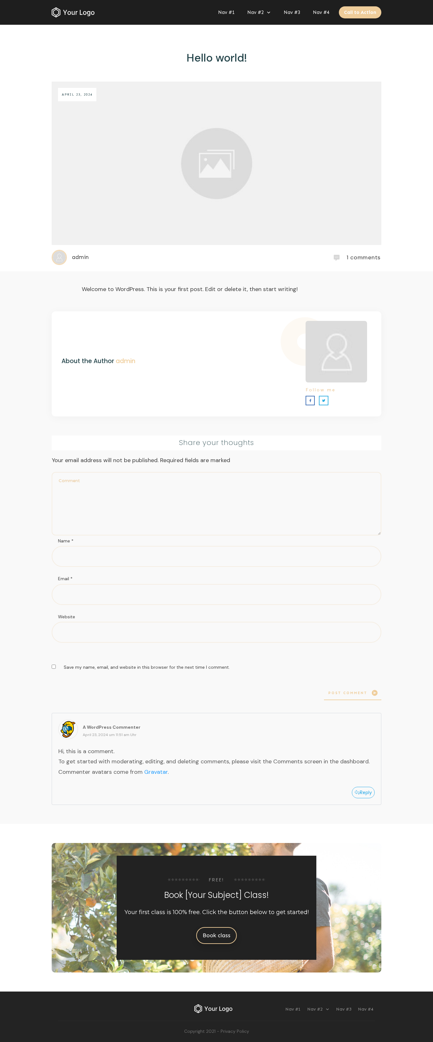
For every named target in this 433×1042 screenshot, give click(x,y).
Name (66, 541)
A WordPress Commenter (111, 727)
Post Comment (347, 693)
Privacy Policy (235, 1031)
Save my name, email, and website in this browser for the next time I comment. (147, 667)
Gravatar (156, 772)
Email (65, 578)
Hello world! (216, 57)
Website (66, 617)
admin (125, 361)
